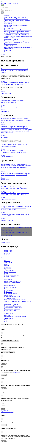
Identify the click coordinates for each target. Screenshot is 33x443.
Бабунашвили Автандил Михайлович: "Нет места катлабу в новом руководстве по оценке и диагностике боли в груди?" (16, 208)
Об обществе (8, 17)
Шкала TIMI (8, 250)
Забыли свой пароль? (7, 412)
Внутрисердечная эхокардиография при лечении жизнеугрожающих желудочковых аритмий (15, 174)
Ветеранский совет (10, 22)
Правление (7, 19)
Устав (14, 17)
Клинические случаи (7, 156)
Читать (3, 81)
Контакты (7, 52)
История (18, 17)
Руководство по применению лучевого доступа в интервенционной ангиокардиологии (15, 83)
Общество (7, 261)
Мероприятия (8, 279)
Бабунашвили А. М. (7, 230)
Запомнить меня (8, 407)
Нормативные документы (21, 42)
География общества (10, 272)
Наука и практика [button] (9, 28)
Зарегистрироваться (6, 340)
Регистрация (4, 410)
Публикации (17, 31)
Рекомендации (8, 31)
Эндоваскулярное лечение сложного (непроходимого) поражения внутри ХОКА (14, 151)
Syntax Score (8, 255)
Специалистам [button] (8, 45)
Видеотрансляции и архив (9, 199)
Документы (24, 17)
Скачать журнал (5, 242)
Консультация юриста (10, 44)
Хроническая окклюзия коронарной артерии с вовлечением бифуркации (14, 145)
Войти (16, 3)
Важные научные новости (12, 30)
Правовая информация (11, 304)
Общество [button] (7, 15)
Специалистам (8, 313)
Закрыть (12, 352)
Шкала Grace (8, 251)
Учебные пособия (25, 30)
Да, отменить (4, 352)
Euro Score (7, 253)
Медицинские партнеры (23, 20)
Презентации (13, 33)
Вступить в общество (7, 3)
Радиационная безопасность (12, 41)
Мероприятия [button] (8, 23)
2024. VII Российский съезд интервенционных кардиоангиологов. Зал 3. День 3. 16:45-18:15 (15, 193)
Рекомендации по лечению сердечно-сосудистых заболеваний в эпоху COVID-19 (18, 36)
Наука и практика (9, 285)
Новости (12, 20)
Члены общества (16, 19)
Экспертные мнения (14, 34)
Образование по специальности (13, 307)
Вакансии (7, 47)
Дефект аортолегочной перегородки (11, 107)
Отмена (16, 340)
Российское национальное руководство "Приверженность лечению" (12, 101)
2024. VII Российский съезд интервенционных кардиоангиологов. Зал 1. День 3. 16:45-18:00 (15, 187)
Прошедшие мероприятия (12, 282)
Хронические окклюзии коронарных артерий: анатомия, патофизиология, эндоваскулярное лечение (14, 70)
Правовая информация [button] (11, 39)
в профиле (16, 372)
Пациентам (7, 50)
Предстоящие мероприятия (12, 25)
